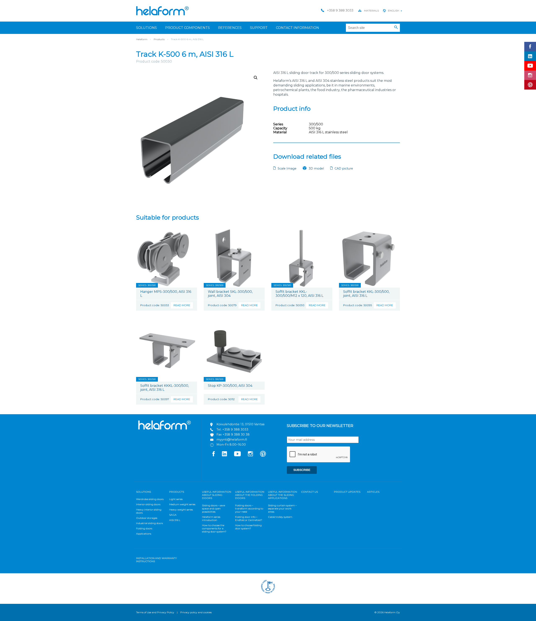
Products (159, 39)
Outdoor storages (146, 517)
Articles (373, 491)
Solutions (146, 28)
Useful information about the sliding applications (282, 495)
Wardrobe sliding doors (150, 499)
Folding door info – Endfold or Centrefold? (248, 518)
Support (259, 28)
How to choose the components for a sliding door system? (214, 528)
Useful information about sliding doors (216, 495)
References (230, 28)
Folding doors (144, 528)
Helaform (162, 10)
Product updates (347, 491)
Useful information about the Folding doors (249, 495)
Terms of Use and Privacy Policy (155, 612)
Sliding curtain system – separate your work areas (282, 508)
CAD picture (344, 168)
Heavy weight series (181, 509)
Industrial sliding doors (149, 523)
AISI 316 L (174, 520)
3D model (316, 168)
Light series (176, 499)
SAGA (173, 514)
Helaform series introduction (211, 518)
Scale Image (287, 168)
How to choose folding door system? (248, 527)
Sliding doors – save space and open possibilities (213, 508)
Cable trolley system (280, 516)
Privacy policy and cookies (196, 612)
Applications (143, 533)
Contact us (309, 491)
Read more (182, 305)
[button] (396, 27)
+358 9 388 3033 (235, 429)
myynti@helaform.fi (231, 439)
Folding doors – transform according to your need (249, 508)
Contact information (297, 28)
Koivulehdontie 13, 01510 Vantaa (240, 424)
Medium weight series (182, 504)
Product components (187, 28)
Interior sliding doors (148, 504)
